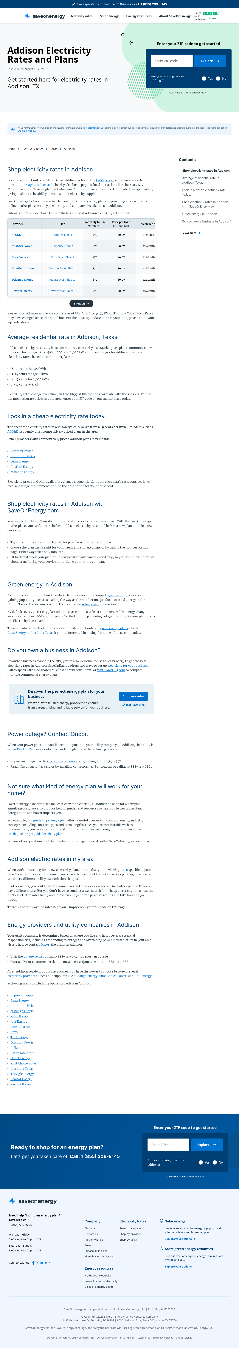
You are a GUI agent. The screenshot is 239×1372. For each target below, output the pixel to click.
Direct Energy (20, 1058)
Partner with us (94, 1239)
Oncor (45, 944)
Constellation (20, 1027)
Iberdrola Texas (41, 632)
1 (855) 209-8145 (154, 4)
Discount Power (21, 1042)
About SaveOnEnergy (175, 16)
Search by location (131, 1228)
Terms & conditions (163, 1337)
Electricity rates (81, 16)
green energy (117, 595)
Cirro (14, 1032)
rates (124, 870)
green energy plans (114, 628)
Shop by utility (128, 1239)
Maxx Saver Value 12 (62, 279)
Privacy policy (127, 1337)
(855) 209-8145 (135, 704)
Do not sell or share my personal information (70, 1337)
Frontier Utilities (22, 456)
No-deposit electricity (98, 1275)
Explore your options (178, 1238)
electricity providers (22, 976)
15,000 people (104, 180)
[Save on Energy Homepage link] (45, 16)
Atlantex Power (21, 451)
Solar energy (109, 16)
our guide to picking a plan (46, 820)
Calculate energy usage (99, 1286)
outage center (34, 956)
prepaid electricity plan (46, 834)
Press (88, 1245)
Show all (79, 303)
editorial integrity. (91, 127)
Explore (207, 61)
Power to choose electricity (101, 1281)
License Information (107, 1337)
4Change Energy (22, 472)
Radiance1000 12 (62, 246)
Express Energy (21, 995)
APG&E (12, 431)
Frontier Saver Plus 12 (62, 268)
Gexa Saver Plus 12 (62, 257)
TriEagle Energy (22, 1074)
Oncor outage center (62, 761)
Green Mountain (22, 1053)
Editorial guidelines (96, 1250)
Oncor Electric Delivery (24, 749)
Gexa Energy (19, 461)
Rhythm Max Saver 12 (62, 291)
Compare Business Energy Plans (188, 92)
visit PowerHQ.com (111, 670)
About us (90, 1228)
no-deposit (15, 834)
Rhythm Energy (21, 466)
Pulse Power (19, 1016)
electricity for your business (128, 665)
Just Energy (18, 1021)
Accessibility (143, 1337)
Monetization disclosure (99, 1256)
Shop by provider (130, 1234)
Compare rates (134, 696)
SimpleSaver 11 (62, 234)
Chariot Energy (21, 1079)
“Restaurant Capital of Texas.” (29, 185)
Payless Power (20, 1084)
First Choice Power (112, 976)
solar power (90, 604)
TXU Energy (143, 976)
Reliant (15, 1048)
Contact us (91, 1234)
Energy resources (139, 16)
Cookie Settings (184, 1337)
